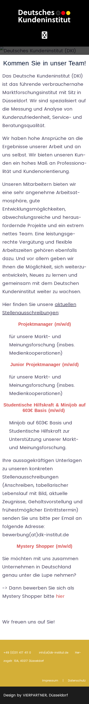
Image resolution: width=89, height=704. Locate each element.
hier (60, 596)
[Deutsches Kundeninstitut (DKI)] (44, 15)
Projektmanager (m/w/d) (44, 324)
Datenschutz (77, 680)
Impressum (50, 680)
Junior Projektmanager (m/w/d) (44, 364)
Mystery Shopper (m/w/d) (44, 546)
